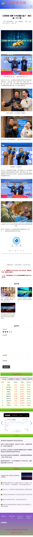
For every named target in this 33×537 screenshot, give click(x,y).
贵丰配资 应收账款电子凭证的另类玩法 (12, 440)
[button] (2, 423)
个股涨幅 (3, 379)
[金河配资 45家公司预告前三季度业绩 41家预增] (26, 476)
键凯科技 (8, 396)
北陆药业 (8, 398)
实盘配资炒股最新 (28, 517)
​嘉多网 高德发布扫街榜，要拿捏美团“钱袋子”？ (15, 499)
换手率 (30, 379)
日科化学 (8, 400)
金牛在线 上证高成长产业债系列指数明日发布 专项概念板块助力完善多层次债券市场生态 (16, 451)
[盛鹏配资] (13, 2)
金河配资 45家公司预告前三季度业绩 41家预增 (10, 476)
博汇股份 (8, 387)
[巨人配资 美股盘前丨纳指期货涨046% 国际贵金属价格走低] (25, 292)
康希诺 (8, 391)
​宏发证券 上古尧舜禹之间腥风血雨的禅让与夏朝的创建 (17, 489)
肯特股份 (8, 389)
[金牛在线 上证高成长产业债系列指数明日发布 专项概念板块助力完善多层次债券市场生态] (8, 307)
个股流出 (24, 379)
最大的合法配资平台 (20, 517)
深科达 (8, 403)
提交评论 (6, 367)
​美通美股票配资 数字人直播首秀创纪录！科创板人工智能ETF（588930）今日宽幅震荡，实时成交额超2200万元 (16, 483)
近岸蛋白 (8, 394)
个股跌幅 (10, 379)
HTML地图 (24, 529)
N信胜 (8, 385)
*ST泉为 (9, 405)
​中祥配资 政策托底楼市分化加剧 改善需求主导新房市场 (17, 494)
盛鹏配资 (3, 516)
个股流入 (17, 379)
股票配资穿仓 (12, 517)
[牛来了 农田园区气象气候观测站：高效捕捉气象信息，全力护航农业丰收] (8, 292)
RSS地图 (19, 529)
